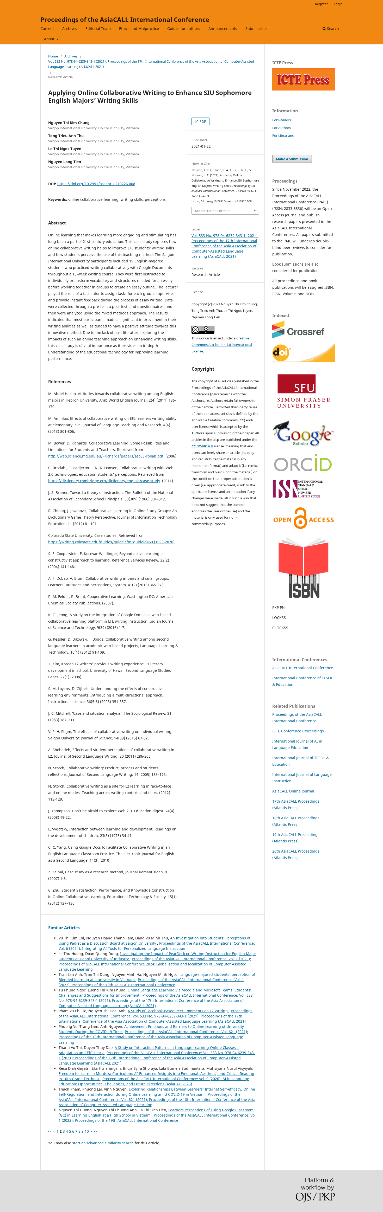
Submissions (256, 28)
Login (338, 4)
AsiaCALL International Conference (302, 667)
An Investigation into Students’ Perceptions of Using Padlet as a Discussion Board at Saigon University (154, 941)
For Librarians (283, 135)
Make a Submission (292, 159)
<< (50, 1131)
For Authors (281, 127)
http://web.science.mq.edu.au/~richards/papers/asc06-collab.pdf (105, 456)
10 (87, 1131)
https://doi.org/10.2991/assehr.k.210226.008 (96, 183)
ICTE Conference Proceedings (298, 731)
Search (332, 28)
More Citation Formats (212, 210)
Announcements (222, 28)
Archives (69, 28)
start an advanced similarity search (103, 1142)
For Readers (281, 120)
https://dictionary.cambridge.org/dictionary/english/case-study (104, 480)
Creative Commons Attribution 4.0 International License (221, 344)
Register (321, 4)
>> (95, 1131)
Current (47, 28)
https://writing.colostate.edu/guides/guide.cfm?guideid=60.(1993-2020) (111, 541)
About (49, 38)
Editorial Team (98, 28)
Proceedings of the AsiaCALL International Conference (124, 19)
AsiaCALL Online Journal (293, 791)
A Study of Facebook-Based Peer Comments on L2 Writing (178, 1010)
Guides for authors (183, 28)
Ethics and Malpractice (139, 28)
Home (53, 56)
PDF (202, 121)
